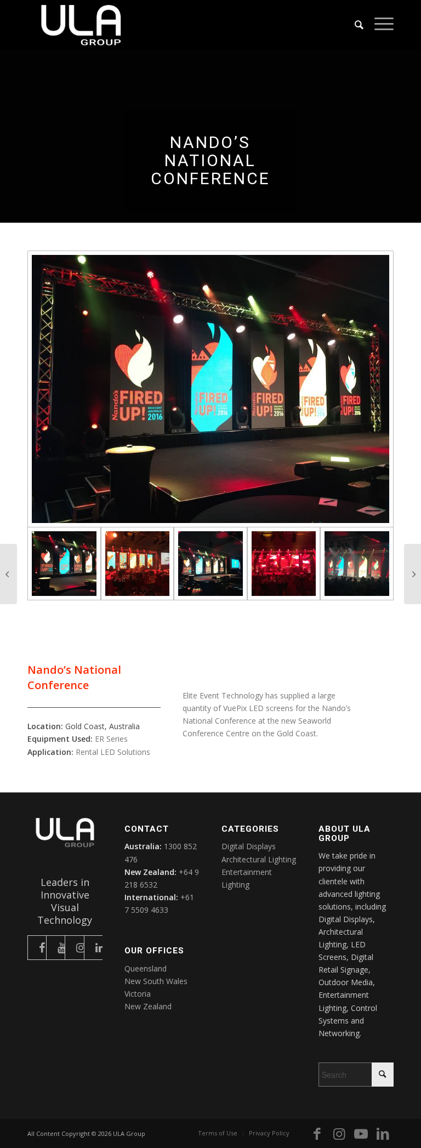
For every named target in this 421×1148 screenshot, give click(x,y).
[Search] (353, 24)
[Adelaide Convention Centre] (412, 574)
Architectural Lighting (258, 859)
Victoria (137, 993)
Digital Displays (248, 846)
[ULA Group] (81, 24)
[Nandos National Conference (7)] (210, 563)
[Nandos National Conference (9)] (357, 563)
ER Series (111, 739)
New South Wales (155, 981)
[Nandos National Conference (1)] (210, 389)
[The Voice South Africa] (8, 574)
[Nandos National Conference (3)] (137, 563)
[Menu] (378, 24)
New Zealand (148, 1006)
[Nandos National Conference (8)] (284, 563)
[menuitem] (353, 24)
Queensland (145, 968)
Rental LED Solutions (113, 752)
